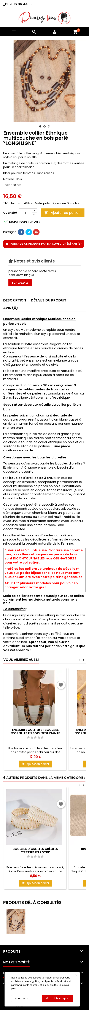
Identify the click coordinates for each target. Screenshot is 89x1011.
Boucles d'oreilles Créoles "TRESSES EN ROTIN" (35, 850)
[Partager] (21, 232)
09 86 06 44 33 (19, 4)
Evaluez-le (20, 282)
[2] (31, 737)
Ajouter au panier (62, 212)
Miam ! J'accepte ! (58, 998)
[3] (35, 737)
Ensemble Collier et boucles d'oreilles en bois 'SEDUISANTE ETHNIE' (35, 733)
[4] (38, 737)
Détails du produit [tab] (48, 300)
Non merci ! (22, 998)
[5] (42, 737)
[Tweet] (28, 232)
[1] (28, 737)
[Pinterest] (36, 232)
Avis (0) (10, 307)
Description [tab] (14, 300)
